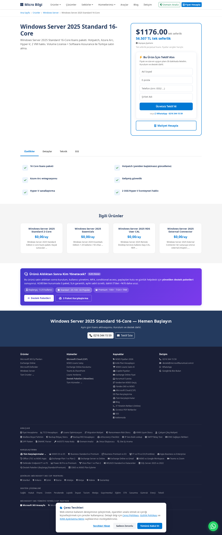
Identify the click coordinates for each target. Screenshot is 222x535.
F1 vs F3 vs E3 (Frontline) (143, 454)
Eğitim (118, 492)
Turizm (86, 492)
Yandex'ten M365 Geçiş (126, 382)
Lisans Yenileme (74, 374)
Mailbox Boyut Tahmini (33, 437)
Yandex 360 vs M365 (125, 386)
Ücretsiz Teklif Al (166, 106)
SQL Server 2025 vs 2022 (152, 463)
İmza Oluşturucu (106, 441)
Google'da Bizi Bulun (171, 370)
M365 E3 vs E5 (58, 454)
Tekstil (161, 492)
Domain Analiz (171, 4)
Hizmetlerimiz (105, 4)
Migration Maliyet (95, 432)
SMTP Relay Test (155, 437)
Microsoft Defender (29, 367)
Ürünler (54, 4)
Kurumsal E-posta (123, 378)
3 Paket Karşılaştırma (75, 298)
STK (125, 492)
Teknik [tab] (63, 151)
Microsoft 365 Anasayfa (34, 505)
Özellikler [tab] (29, 151)
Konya (81, 480)
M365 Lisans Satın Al (125, 367)
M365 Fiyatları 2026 (124, 359)
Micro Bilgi (33, 4)
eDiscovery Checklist (109, 437)
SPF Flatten (28, 441)
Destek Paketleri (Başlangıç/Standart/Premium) (44, 467)
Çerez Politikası (131, 515)
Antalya (69, 480)
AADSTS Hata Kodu (65, 441)
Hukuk (31, 492)
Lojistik (69, 492)
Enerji (153, 492)
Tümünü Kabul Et (149, 525)
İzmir (48, 480)
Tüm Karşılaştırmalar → (34, 454)
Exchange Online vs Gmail (122, 458)
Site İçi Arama (126, 441)
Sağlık (23, 492)
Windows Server (51, 12)
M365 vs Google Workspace (151, 458)
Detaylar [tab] (47, 151)
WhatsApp (161, 113)
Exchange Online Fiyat (125, 374)
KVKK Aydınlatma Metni (72, 518)
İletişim (148, 4)
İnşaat (78, 492)
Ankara (38, 480)
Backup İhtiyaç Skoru (58, 437)
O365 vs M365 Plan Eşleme (83, 467)
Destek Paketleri (41, 298)
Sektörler (86, 4)
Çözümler (71, 4)
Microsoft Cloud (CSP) (126, 390)
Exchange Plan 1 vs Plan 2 (63, 458)
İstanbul (26, 480)
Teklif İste (127, 335)
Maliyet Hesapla (167, 125)
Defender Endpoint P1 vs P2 (35, 463)
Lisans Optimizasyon (72, 432)
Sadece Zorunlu (124, 525)
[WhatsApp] (213, 526)
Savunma (133, 492)
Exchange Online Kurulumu (79, 367)
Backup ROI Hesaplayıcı (83, 437)
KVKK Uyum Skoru (144, 432)
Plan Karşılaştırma (124, 394)
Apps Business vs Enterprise (173, 454)
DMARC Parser (44, 441)
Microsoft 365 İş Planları (31, 359)
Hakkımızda (120, 417)
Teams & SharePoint (76, 370)
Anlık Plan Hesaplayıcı (125, 363)
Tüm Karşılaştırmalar (125, 398)
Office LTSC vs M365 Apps (34, 458)
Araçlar (124, 4)
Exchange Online (27, 363)
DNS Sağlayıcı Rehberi (178, 437)
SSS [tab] (77, 151)
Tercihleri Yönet (101, 525)
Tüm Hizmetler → (74, 382)
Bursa (58, 480)
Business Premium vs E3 (115, 454)
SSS (117, 413)
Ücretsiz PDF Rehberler (126, 409)
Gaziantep (104, 480)
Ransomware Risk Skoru (119, 432)
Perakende (59, 492)
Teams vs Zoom (177, 458)
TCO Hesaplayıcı (50, 432)
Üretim (48, 492)
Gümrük (144, 492)
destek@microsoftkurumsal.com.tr (178, 363)
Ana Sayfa (25, 12)
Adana (92, 480)
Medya (95, 492)
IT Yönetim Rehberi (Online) (128, 405)
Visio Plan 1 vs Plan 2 (91, 463)
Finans (39, 492)
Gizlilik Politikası (148, 515)
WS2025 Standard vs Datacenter (121, 463)
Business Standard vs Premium (85, 454)
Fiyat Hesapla (192, 4)
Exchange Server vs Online (93, 458)
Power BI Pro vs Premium (64, 463)
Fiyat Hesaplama (30, 432)
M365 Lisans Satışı (75, 363)
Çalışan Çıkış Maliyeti (167, 432)
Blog (136, 4)
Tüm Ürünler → (27, 374)
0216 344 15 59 (176, 113)
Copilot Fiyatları (123, 370)
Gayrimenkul (106, 492)
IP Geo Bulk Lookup (133, 437)
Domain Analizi (86, 441)
